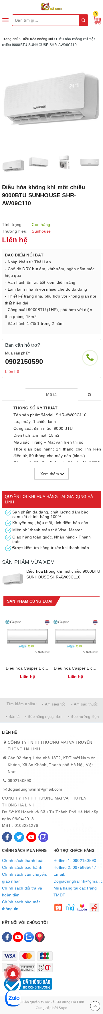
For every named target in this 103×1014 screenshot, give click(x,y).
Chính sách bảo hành (22, 867)
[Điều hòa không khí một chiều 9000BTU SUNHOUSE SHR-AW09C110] (12, 579)
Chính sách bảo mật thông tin (21, 905)
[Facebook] (7, 837)
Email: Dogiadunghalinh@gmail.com (77, 877)
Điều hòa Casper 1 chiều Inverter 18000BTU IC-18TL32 (27, 668)
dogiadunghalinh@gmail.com (35, 789)
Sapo (63, 1008)
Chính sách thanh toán (23, 860)
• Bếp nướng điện (83, 716)
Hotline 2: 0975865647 (75, 867)
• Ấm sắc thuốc (84, 704)
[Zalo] (29, 937)
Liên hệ (12, 371)
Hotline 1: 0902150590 (75, 860)
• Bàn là (12, 716)
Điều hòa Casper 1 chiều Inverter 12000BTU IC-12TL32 (75, 668)
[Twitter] (19, 837)
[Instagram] (43, 837)
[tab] (51, 394)
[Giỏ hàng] (95, 20)
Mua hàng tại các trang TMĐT (75, 891)
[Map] (40, 937)
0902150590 (24, 361)
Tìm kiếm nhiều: (22, 704)
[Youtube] (31, 837)
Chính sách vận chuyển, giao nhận (24, 877)
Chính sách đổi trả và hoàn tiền (22, 891)
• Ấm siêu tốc (54, 704)
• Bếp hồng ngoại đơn (44, 716)
